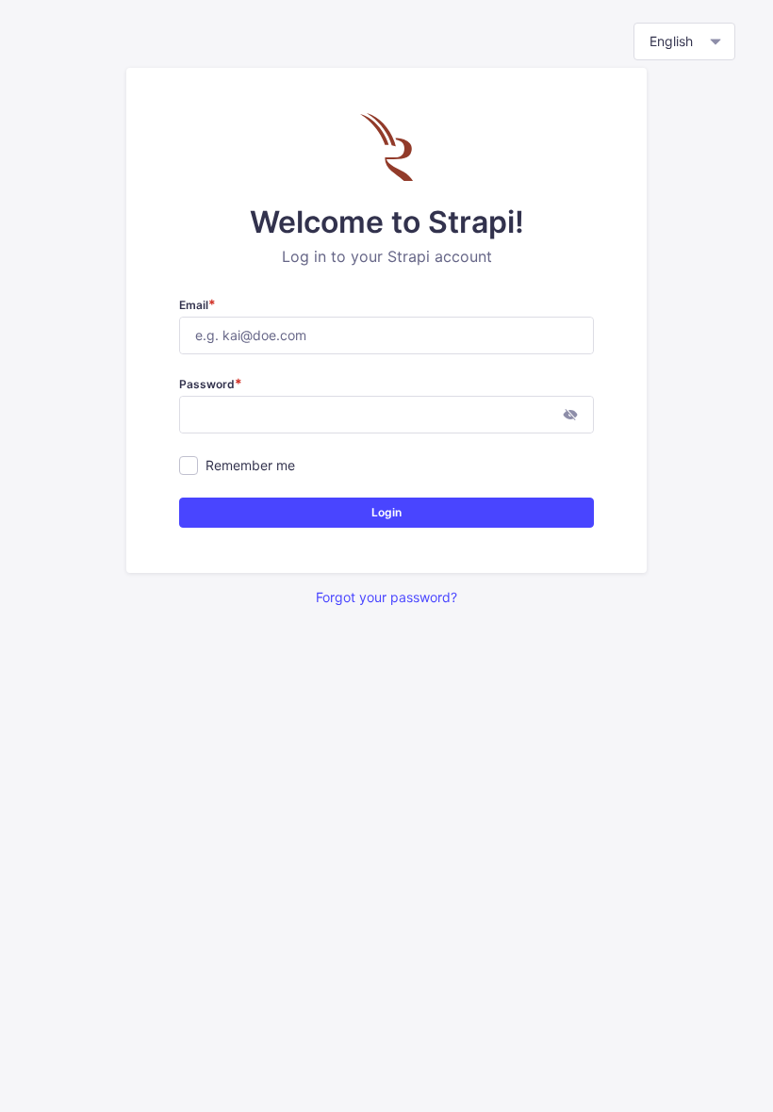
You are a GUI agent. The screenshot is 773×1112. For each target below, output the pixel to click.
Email (197, 305)
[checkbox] (188, 465)
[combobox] (684, 41)
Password (210, 384)
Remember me (250, 465)
